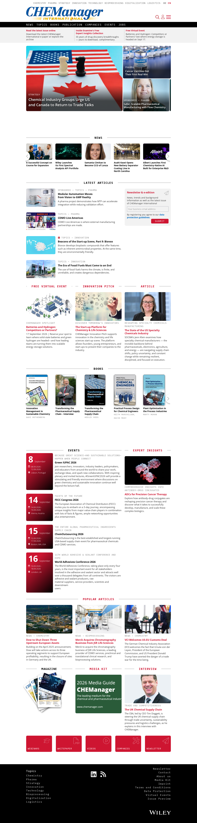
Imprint (164, 783)
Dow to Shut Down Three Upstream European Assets (42, 641)
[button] (25, 156)
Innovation (79, 3)
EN (169, 3)
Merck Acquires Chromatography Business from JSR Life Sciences (95, 641)
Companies (93, 24)
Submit (160, 221)
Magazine (49, 669)
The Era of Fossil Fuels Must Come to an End (84, 265)
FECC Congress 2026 (66, 500)
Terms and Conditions (153, 787)
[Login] (163, 17)
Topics (41, 24)
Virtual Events (158, 794)
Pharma (52, 3)
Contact (164, 772)
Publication (72, 24)
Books (54, 24)
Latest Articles (98, 183)
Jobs (122, 24)
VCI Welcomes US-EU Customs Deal (146, 640)
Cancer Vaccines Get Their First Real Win (137, 72)
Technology (95, 3)
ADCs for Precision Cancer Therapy (146, 494)
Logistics (154, 3)
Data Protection (157, 791)
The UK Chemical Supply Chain (143, 709)
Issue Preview (159, 798)
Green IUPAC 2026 (65, 462)
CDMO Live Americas (70, 218)
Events (110, 24)
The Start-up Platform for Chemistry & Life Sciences (91, 328)
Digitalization (135, 3)
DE (164, 3)
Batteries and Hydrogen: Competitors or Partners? (41, 328)
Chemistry (39, 3)
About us (164, 776)
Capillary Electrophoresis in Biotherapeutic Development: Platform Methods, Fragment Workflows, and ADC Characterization (142, 101)
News (29, 24)
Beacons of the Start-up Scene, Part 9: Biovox (85, 241)
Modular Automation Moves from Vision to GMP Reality (75, 195)
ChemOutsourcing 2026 (69, 534)
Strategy (64, 3)
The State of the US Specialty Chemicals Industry (142, 332)
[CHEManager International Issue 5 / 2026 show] (52, 685)
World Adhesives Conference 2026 (75, 562)
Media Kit (163, 779)
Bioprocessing (114, 3)
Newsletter (162, 768)
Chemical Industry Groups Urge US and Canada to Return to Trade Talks (61, 102)
